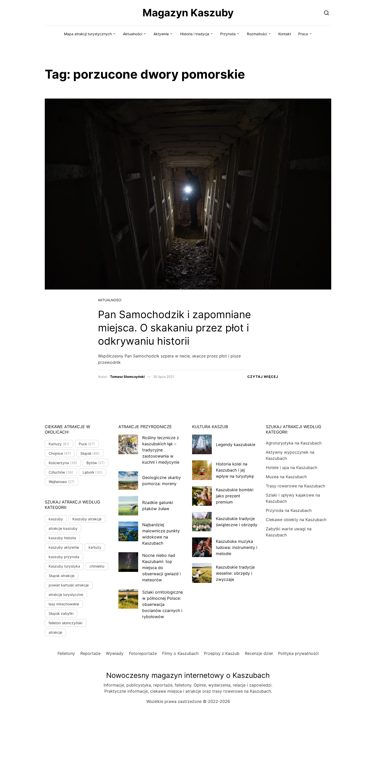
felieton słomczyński (65, 623)
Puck (87, 444)
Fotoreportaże (143, 653)
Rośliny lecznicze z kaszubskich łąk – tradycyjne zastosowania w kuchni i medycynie (160, 450)
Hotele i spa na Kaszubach (291, 467)
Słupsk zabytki (61, 613)
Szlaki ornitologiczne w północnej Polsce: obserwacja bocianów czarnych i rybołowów (162, 604)
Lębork (93, 472)
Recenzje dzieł (259, 653)
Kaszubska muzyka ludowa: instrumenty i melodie (236, 547)
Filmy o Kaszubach (180, 653)
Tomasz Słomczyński (127, 377)
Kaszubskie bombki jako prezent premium (234, 495)
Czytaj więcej (262, 377)
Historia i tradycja (194, 34)
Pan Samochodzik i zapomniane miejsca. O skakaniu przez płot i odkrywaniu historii (174, 327)
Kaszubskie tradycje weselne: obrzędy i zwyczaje (235, 573)
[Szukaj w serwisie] (326, 12)
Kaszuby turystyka (64, 566)
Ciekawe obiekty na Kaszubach (296, 519)
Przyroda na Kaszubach (289, 510)
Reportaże (90, 653)
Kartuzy (59, 444)
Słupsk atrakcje (61, 575)
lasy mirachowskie (64, 604)
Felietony (66, 653)
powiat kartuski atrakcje (69, 585)
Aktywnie (161, 34)
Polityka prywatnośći (298, 653)
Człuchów (61, 472)
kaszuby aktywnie (64, 547)
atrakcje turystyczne (66, 594)
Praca (303, 34)
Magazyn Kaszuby (188, 12)
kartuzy (95, 547)
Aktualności (132, 34)
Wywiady (115, 653)
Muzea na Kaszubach (286, 476)
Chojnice (60, 453)
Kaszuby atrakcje (87, 519)
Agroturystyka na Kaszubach (294, 443)
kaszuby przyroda (64, 557)
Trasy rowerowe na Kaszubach (295, 485)
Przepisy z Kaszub (221, 653)
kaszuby (56, 519)
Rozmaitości (257, 34)
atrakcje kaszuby (63, 528)
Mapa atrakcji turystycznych (88, 34)
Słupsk (90, 453)
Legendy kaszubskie (235, 444)
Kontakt (284, 34)
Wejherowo (61, 481)
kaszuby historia (62, 538)
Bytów (95, 463)
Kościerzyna (63, 463)
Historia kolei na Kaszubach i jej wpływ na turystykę (235, 470)
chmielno (97, 566)
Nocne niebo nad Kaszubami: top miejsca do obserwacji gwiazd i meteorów (161, 567)
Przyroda (228, 34)
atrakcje (55, 632)
